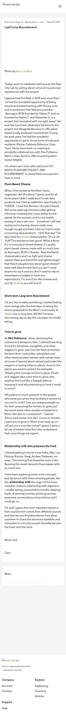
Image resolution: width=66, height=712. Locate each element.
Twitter (17, 581)
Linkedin (33, 581)
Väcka (25, 237)
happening (41, 686)
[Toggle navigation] (60, 6)
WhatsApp (41, 581)
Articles (39, 696)
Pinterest (25, 581)
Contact (7, 691)
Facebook (8, 581)
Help (5, 708)
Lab (42, 22)
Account (7, 686)
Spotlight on (31, 22)
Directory (40, 691)
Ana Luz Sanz (24, 71)
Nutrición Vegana (13, 22)
